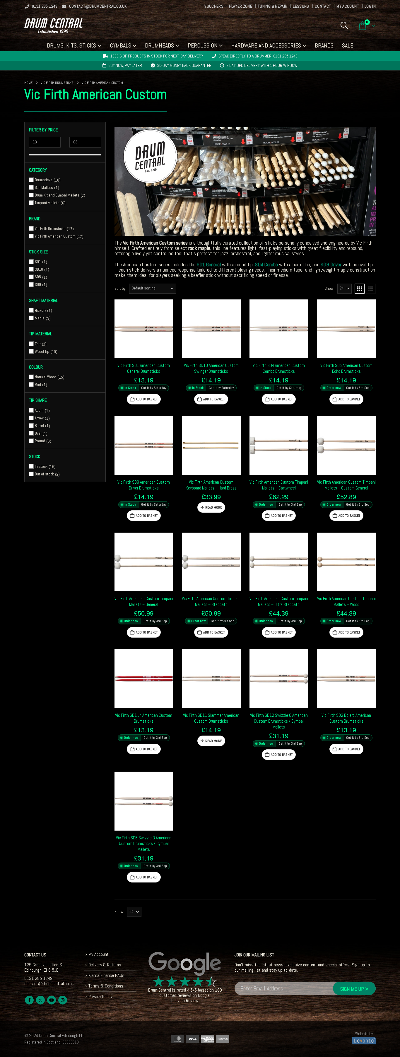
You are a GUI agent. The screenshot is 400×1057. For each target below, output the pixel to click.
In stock (41, 466)
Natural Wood (45, 377)
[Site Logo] (53, 25)
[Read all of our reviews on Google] (185, 964)
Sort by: (120, 288)
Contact (323, 6)
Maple (40, 318)
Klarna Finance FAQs (106, 975)
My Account (347, 6)
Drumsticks (43, 179)
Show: (329, 288)
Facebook (29, 1000)
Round (40, 440)
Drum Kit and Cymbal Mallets (57, 195)
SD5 (38, 277)
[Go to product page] (143, 328)
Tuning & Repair (272, 6)
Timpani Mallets (47, 202)
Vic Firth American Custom (55, 236)
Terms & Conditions (105, 986)
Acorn (39, 410)
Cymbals (120, 45)
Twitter (40, 1000)
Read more (213, 507)
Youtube (51, 1000)
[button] (344, 25)
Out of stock (44, 474)
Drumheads (159, 45)
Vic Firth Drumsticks (50, 228)
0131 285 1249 (45, 6)
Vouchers (213, 6)
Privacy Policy (100, 996)
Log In (370, 6)
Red (38, 384)
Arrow (39, 417)
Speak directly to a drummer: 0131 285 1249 (258, 56)
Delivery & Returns (104, 965)
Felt (38, 343)
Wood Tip (42, 351)
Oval (38, 433)
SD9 (38, 284)
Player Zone (240, 6)
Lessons (301, 6)
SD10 (39, 269)
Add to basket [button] (147, 399)
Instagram (62, 1000)
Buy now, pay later (125, 65)
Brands (324, 45)
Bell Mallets (44, 187)
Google (204, 995)
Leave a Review (185, 1000)
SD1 (38, 261)
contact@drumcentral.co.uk (98, 6)
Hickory (40, 310)
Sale (347, 45)
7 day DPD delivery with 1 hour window (262, 65)
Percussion (203, 45)
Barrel (39, 425)
